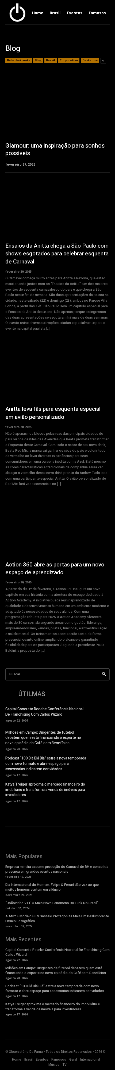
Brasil (50, 60)
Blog (38, 60)
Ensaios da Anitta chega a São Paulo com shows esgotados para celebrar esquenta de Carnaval (57, 254)
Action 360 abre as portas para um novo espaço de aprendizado (54, 569)
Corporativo (69, 60)
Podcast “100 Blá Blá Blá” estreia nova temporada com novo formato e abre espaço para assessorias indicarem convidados (45, 763)
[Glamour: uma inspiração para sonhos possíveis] (57, 119)
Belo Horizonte (18, 60)
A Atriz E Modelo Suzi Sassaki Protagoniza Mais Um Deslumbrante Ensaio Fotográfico (57, 918)
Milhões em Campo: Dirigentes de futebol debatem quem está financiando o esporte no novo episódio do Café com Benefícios (43, 738)
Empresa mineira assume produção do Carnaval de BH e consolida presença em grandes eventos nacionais (56, 869)
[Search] (104, 674)
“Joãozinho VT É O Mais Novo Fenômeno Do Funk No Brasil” (51, 902)
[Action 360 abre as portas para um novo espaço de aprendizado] (57, 527)
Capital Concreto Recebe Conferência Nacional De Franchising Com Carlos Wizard (44, 711)
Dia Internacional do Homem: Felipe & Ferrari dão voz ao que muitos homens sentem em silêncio (52, 887)
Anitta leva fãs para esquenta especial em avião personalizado (53, 413)
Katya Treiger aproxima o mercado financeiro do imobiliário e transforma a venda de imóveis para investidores (45, 790)
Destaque (90, 60)
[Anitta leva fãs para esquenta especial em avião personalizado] (57, 372)
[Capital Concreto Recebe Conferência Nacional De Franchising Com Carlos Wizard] (100, 714)
